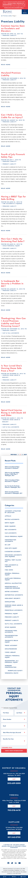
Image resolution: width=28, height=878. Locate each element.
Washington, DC (20, 3)
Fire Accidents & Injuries (12, 203)
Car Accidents (11, 533)
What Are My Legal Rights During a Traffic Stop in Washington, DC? (12, 474)
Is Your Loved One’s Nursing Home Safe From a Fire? (11, 368)
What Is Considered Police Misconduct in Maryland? (12, 467)
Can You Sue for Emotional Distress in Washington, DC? (12, 486)
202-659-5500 (17, 873)
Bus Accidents (10, 529)
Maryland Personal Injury (13, 579)
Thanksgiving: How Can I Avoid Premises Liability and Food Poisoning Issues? (13, 322)
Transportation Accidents (11, 636)
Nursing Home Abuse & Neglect (14, 606)
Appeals (8, 516)
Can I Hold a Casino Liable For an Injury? (12, 116)
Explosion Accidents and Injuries (13, 555)
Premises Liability (7, 15)
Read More (5, 64)
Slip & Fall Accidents (11, 333)
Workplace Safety (15, 670)
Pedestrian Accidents (13, 610)
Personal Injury (11, 613)
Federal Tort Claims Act (13, 560)
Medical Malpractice (13, 583)
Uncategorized (11, 649)
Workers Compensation (10, 666)
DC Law (7, 545)
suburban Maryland (7, 4)
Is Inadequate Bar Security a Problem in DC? (12, 283)
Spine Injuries (10, 627)
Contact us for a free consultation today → (14, 7)
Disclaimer (18, 846)
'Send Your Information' (14, 751)
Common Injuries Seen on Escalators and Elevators (13, 28)
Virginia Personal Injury (12, 656)
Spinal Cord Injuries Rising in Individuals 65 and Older (13, 413)
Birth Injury (9, 523)
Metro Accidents (11, 591)
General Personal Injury (12, 574)
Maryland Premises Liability (11, 74)
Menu (25, 13)
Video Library (10, 652)
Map (14, 779)
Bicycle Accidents (12, 519)
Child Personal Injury (11, 246)
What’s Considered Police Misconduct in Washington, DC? (13, 492)
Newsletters (10, 602)
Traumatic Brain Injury (11, 641)
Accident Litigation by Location (13, 511)
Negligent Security (12, 598)
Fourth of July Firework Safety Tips (13, 155)
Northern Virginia (12, 3)
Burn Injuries (10, 526)
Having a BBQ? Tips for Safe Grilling (13, 198)
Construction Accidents (10, 540)
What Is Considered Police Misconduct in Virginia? (12, 480)
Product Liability (9, 164)
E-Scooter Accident (13, 551)
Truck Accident (11, 645)
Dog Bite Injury (11, 548)
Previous (14, 454)
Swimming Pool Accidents (11, 631)
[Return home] (1, 15)
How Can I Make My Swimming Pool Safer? (12, 240)
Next (25, 454)
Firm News (9, 570)
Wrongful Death (11, 673)
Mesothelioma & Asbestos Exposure (12, 587)
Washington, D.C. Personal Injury (12, 661)
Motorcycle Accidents (14, 595)
